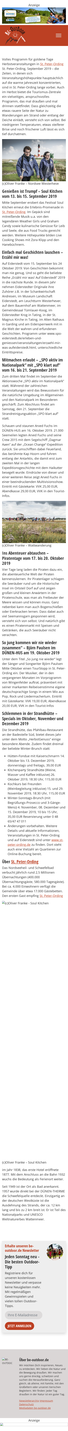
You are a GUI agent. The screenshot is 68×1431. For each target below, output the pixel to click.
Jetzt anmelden (19, 1326)
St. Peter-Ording (51, 64)
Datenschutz (26, 1404)
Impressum (46, 1400)
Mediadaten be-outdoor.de (35, 1408)
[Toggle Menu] (58, 35)
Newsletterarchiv (29, 1400)
